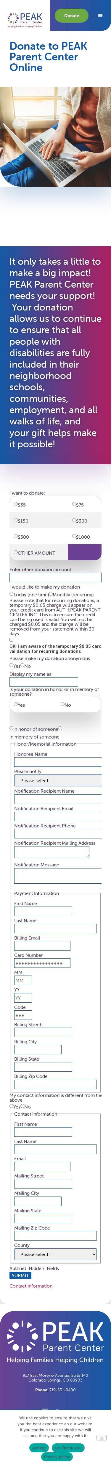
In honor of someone (35, 729)
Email (20, 1158)
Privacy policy (57, 1456)
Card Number (28, 955)
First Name (25, 903)
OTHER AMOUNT (36, 553)
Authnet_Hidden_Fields (34, 1268)
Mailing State (27, 1210)
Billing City (25, 1041)
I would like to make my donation (44, 586)
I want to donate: (27, 492)
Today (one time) (31, 594)
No (27, 666)
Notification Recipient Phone (45, 825)
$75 (82, 504)
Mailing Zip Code (32, 1227)
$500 (25, 536)
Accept (39, 1447)
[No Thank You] (101, 1437)
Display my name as (30, 674)
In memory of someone (34, 736)
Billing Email (27, 937)
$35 (24, 504)
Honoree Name (30, 754)
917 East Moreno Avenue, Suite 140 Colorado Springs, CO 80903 (55, 1378)
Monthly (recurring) (73, 594)
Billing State (26, 1058)
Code (20, 1007)
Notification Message (36, 864)
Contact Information (30, 1286)
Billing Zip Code (31, 1076)
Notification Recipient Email (43, 808)
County (22, 1245)
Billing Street (27, 1024)
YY (17, 989)
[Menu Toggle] (100, 15)
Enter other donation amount (40, 569)
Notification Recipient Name (44, 790)
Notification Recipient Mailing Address (54, 843)
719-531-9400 (55, 1390)
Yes (16, 666)
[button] (25, 20)
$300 (83, 520)
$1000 (84, 536)
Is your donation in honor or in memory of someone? (54, 691)
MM (18, 972)
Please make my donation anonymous (49, 658)
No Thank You (68, 1447)
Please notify (27, 771)
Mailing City (26, 1193)
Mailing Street (29, 1175)
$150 (25, 520)
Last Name (25, 920)
